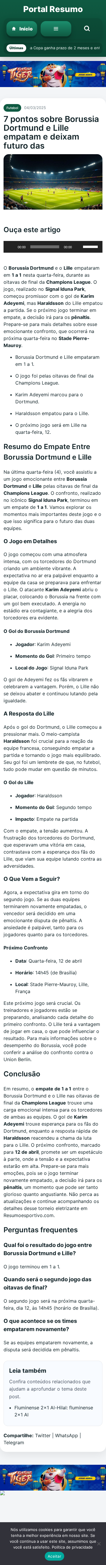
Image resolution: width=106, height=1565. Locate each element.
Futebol (12, 108)
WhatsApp (66, 1435)
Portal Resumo (53, 9)
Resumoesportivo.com (29, 1215)
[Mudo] (78, 247)
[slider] (91, 246)
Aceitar (54, 1556)
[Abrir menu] (56, 28)
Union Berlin (17, 1059)
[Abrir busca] (87, 28)
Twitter (43, 1435)
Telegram (14, 1442)
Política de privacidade (72, 1547)
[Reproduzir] (11, 247)
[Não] (99, 1544)
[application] (53, 247)
